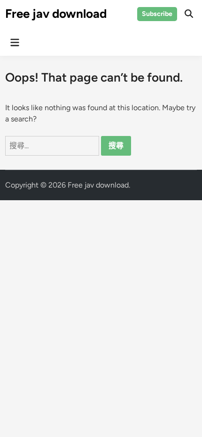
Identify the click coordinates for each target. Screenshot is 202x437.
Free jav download (56, 13)
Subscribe (157, 14)
